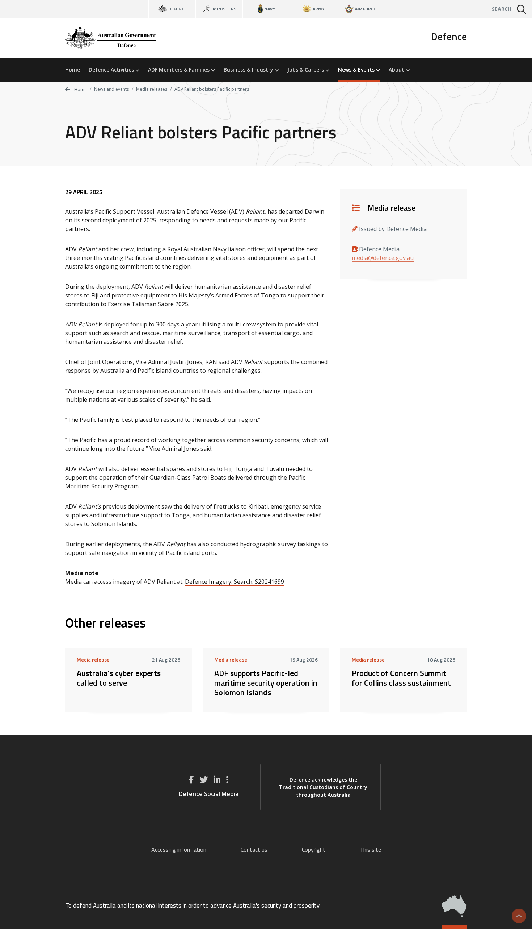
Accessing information (178, 849)
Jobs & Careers (306, 69)
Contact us (254, 849)
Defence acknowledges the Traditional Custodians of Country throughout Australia (323, 787)
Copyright (313, 849)
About (397, 69)
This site (370, 849)
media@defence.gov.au (383, 258)
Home (72, 69)
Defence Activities (112, 69)
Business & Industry (249, 69)
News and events (111, 89)
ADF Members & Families (179, 69)
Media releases (151, 89)
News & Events (357, 69)
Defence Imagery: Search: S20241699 (234, 582)
